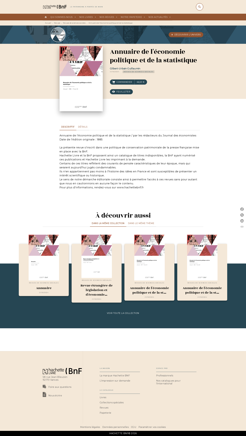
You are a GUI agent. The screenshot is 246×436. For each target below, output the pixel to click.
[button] (186, 34)
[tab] (46, 17)
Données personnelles (115, 427)
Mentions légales (90, 427)
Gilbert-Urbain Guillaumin (125, 68)
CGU (133, 427)
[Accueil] (55, 7)
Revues (57, 23)
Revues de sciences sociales (74, 23)
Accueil (48, 23)
